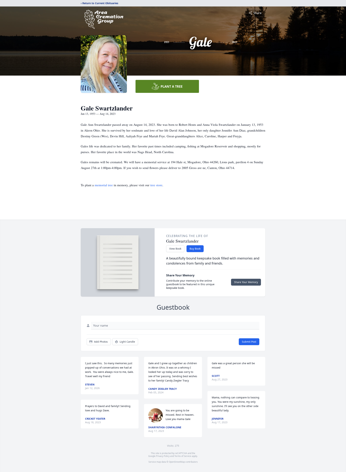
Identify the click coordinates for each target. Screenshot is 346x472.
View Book (175, 248)
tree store (156, 185)
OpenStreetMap (177, 461)
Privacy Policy (163, 456)
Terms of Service (182, 456)
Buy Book (195, 248)
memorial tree (104, 185)
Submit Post (249, 341)
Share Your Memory (246, 282)
